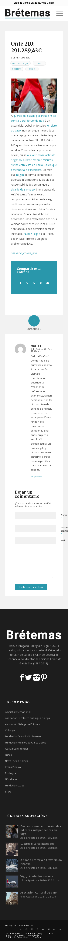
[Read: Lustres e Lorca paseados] (12, 849)
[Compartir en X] (27, 283)
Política (16, 69)
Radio (32, 69)
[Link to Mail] (54, 929)
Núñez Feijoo (32, 234)
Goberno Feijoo (20, 63)
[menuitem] (49, 13)
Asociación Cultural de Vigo (38, 892)
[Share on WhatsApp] (34, 283)
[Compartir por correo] (47, 283)
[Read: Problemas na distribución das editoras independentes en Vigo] (12, 831)
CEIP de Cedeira (45, 654)
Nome (64, 516)
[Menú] (58, 13)
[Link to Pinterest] (37, 929)
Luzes (8, 755)
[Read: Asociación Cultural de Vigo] (12, 898)
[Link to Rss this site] (60, 929)
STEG (8, 791)
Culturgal (10, 730)
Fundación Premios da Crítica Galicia (25, 742)
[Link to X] (20, 929)
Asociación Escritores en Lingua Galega (27, 718)
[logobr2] (28, 13)
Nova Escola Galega (16, 761)
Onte (39, 63)
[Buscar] (49, 13)
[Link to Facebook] (26, 929)
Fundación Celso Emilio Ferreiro (23, 736)
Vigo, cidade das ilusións (36, 876)
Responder (36, 476)
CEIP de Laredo (22, 654)
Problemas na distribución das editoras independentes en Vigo (40, 829)
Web (63, 540)
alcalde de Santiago (23, 189)
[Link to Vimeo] (49, 929)
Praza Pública (13, 767)
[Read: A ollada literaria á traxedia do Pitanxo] (12, 865)
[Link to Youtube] (43, 929)
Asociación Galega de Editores (22, 724)
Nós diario (11, 779)
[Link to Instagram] (32, 929)
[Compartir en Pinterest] (41, 283)
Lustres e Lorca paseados (37, 843)
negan (20, 175)
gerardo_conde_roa (24, 253)
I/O (32, 925)
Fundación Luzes (14, 785)
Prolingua (10, 773)
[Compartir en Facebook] (20, 283)
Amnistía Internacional (18, 712)
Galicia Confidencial (16, 748)
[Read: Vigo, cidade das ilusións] (12, 881)
